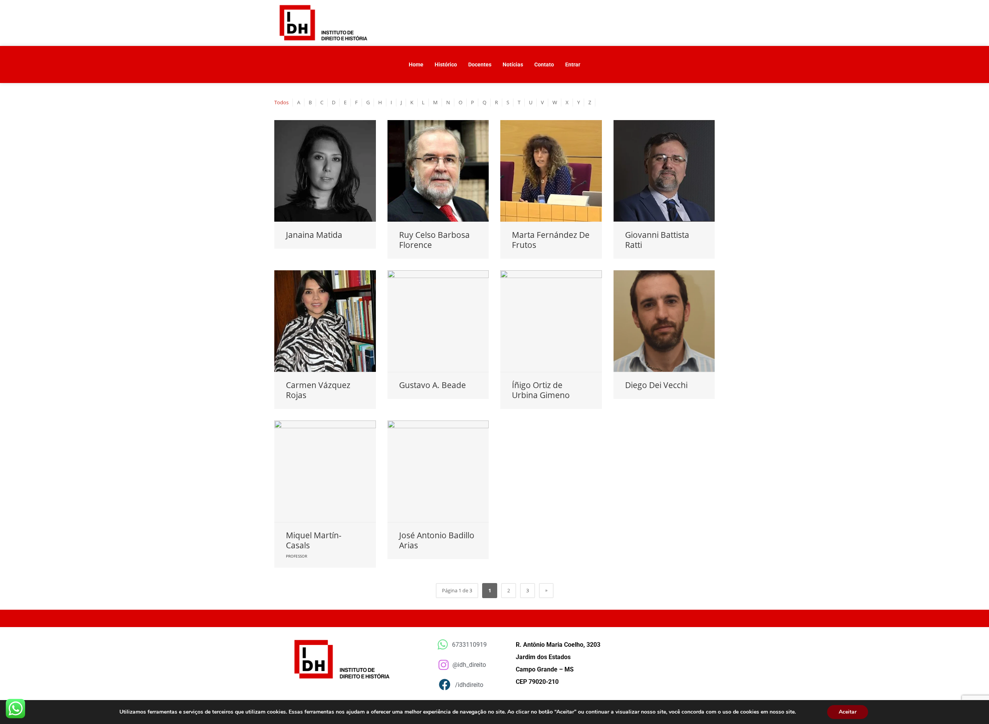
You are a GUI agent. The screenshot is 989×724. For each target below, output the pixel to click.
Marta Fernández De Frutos (551, 239)
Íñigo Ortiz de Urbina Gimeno (541, 390)
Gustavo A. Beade (432, 385)
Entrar (572, 64)
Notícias (513, 64)
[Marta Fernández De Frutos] (551, 171)
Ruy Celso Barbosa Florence (434, 239)
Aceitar (847, 712)
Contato (544, 64)
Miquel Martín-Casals (314, 540)
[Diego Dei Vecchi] (664, 321)
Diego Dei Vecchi (656, 385)
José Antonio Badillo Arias (436, 540)
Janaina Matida (314, 234)
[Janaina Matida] (325, 171)
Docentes (479, 64)
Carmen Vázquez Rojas (318, 390)
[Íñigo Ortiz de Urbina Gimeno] (551, 321)
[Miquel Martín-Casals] (325, 471)
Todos (281, 102)
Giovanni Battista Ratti (657, 239)
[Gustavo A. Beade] (438, 321)
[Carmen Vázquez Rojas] (325, 321)
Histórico (446, 64)
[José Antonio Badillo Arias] (438, 471)
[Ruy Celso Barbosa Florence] (438, 171)
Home (416, 64)
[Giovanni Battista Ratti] (664, 171)
